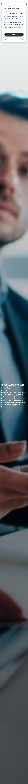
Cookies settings (14, 30)
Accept (14, 34)
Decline (14, 38)
